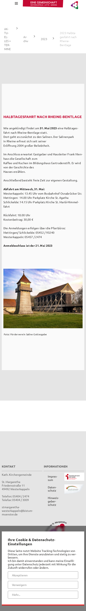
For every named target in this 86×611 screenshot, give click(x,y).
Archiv (25, 39)
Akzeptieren (20, 575)
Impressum (52, 478)
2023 (44, 39)
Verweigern (19, 585)
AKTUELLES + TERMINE (7, 39)
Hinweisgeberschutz (53, 501)
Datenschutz (52, 488)
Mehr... (16, 594)
